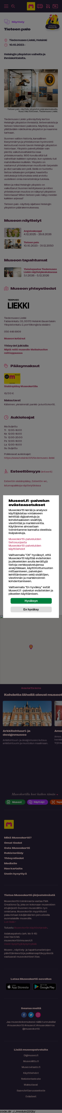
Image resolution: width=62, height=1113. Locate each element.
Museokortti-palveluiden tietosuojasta (25, 540)
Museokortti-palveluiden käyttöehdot (25, 547)
